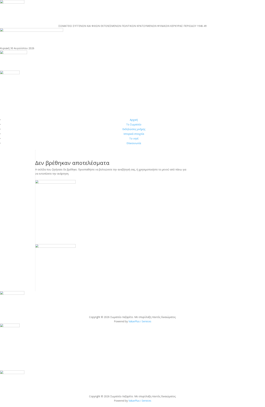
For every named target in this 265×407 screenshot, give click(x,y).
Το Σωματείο (133, 124)
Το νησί (133, 138)
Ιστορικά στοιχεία (133, 133)
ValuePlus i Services (140, 321)
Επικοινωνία (134, 143)
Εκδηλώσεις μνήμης (133, 129)
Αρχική (134, 119)
